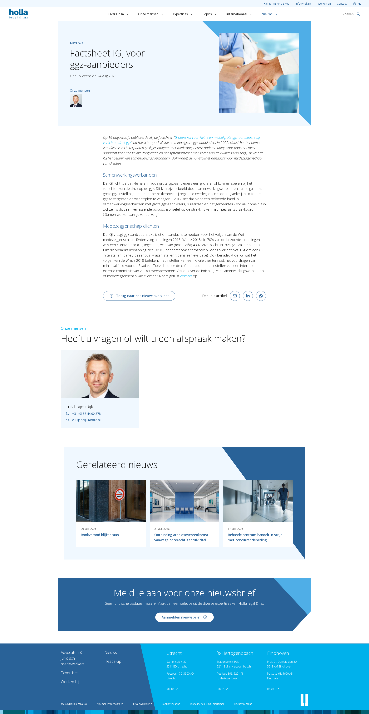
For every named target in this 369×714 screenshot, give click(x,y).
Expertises (181, 14)
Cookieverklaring (171, 704)
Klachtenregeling (243, 704)
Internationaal (237, 14)
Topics (207, 14)
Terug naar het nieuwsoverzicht (142, 295)
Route (170, 689)
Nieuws (267, 14)
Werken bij (324, 3)
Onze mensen (148, 14)
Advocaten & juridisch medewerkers (73, 658)
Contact (342, 3)
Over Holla (116, 14)
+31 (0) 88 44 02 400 (276, 3)
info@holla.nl (304, 3)
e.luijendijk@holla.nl (86, 420)
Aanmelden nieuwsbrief (181, 617)
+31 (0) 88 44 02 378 (86, 414)
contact (186, 276)
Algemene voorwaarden (110, 704)
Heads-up (113, 661)
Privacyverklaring (142, 704)
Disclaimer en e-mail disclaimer (207, 704)
